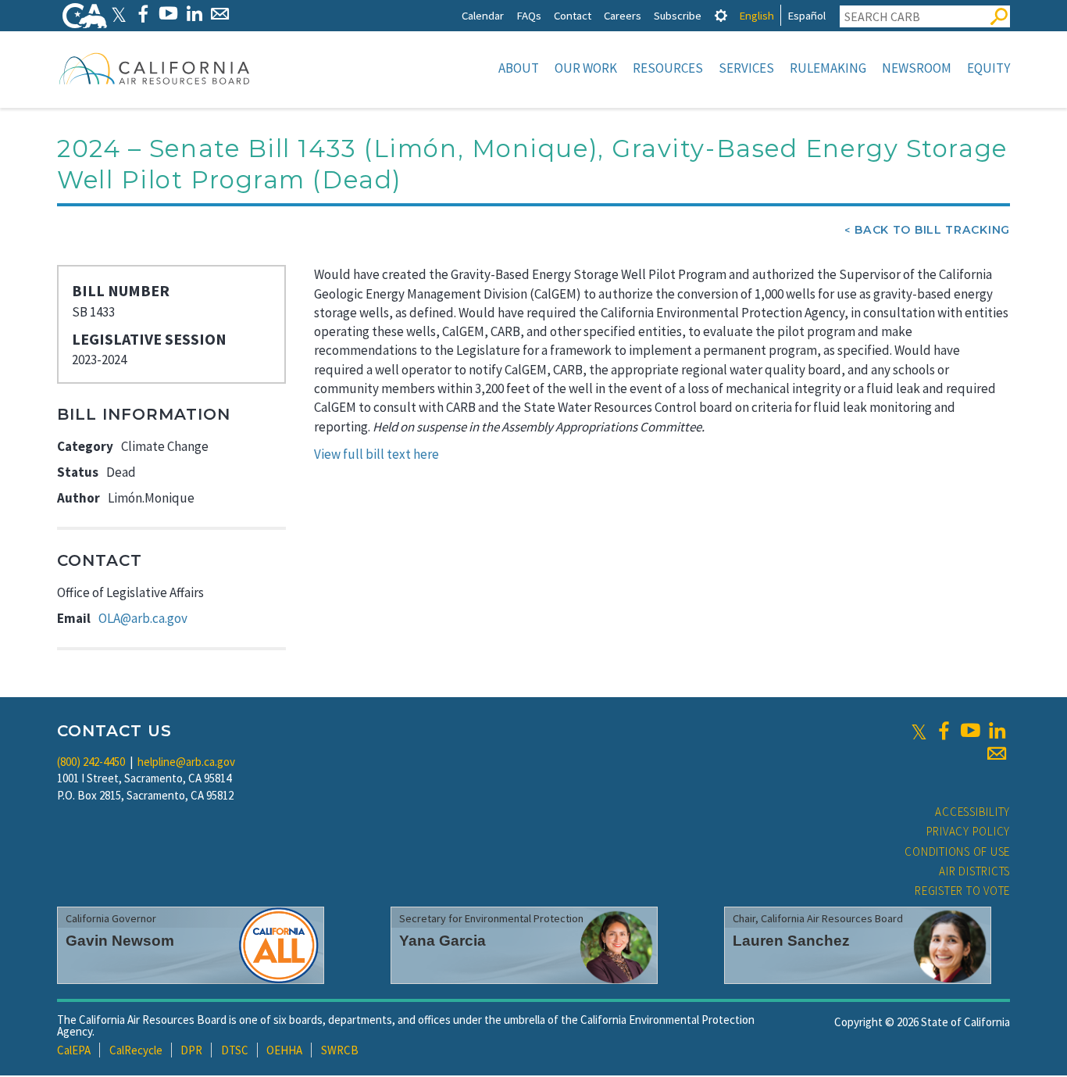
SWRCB (340, 1050)
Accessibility (972, 811)
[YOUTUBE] (168, 14)
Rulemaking (828, 68)
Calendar (483, 15)
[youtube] (970, 731)
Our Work (586, 68)
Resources (668, 68)
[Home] (154, 68)
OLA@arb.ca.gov (142, 618)
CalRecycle (135, 1050)
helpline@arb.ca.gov (186, 761)
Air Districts (974, 871)
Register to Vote (962, 890)
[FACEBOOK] (142, 14)
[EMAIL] (220, 14)
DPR (191, 1050)
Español (806, 15)
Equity (988, 68)
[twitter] (919, 731)
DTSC (234, 1050)
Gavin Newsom (120, 940)
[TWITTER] (119, 14)
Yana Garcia (442, 940)
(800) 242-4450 (91, 761)
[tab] (721, 15)
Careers (622, 15)
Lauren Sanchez (791, 940)
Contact (572, 15)
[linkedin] (997, 731)
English (756, 15)
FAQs (528, 15)
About (518, 68)
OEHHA (284, 1050)
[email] (997, 753)
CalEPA (74, 1050)
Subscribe (677, 15)
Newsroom (916, 68)
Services (746, 68)
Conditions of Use (957, 851)
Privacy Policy (968, 831)
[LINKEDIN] (194, 14)
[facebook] (943, 731)
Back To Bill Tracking (932, 230)
